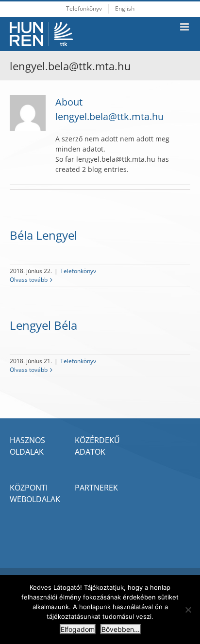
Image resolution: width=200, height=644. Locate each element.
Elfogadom (78, 629)
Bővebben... (120, 629)
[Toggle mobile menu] (185, 27)
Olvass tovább (29, 280)
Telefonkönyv (78, 271)
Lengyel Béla (43, 325)
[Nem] (188, 609)
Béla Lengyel (43, 235)
